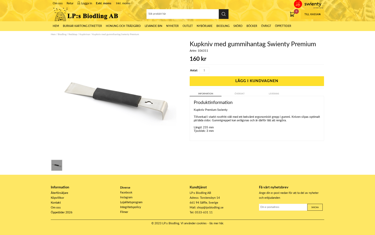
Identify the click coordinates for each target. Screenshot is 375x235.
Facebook (126, 192)
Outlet (188, 26)
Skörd (238, 26)
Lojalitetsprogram (131, 202)
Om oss (58, 3)
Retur (70, 3)
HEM (56, 26)
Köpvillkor (57, 197)
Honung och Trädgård (123, 26)
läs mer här (216, 223)
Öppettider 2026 (61, 212)
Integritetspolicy (130, 207)
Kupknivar (84, 34)
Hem (53, 34)
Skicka (315, 207)
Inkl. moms (123, 3)
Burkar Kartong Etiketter (82, 26)
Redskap (73, 34)
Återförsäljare (59, 193)
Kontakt (56, 202)
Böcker (251, 26)
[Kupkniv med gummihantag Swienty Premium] (56, 165)
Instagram (126, 197)
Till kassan (312, 14)
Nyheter (172, 26)
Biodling (222, 26)
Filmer (124, 212)
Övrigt (266, 26)
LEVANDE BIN (153, 26)
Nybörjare (204, 26)
